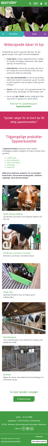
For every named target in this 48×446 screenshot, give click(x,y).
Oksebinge (11, 165)
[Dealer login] (41, 3)
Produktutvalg (23, 399)
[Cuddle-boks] (24, 276)
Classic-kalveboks (13, 162)
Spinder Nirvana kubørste (13, 214)
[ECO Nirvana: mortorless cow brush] (24, 237)
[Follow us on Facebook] (23, 428)
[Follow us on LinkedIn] (32, 428)
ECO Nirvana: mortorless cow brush (16, 253)
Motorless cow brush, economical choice (18, 256)
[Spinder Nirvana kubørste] (24, 198)
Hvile (34, 34)
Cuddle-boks (11, 158)
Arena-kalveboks (13, 160)
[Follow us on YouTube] (27, 428)
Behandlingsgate (9, 337)
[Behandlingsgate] (24, 318)
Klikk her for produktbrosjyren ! (23, 105)
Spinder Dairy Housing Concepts (9, 3)
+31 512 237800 (27, 417)
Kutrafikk (13, 34)
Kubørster (11, 167)
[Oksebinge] (24, 358)
